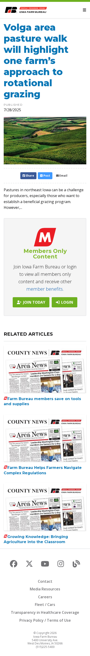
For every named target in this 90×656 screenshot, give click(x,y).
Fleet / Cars (45, 604)
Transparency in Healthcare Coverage (45, 612)
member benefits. (45, 289)
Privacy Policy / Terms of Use (45, 620)
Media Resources (45, 589)
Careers (45, 596)
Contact (45, 581)
